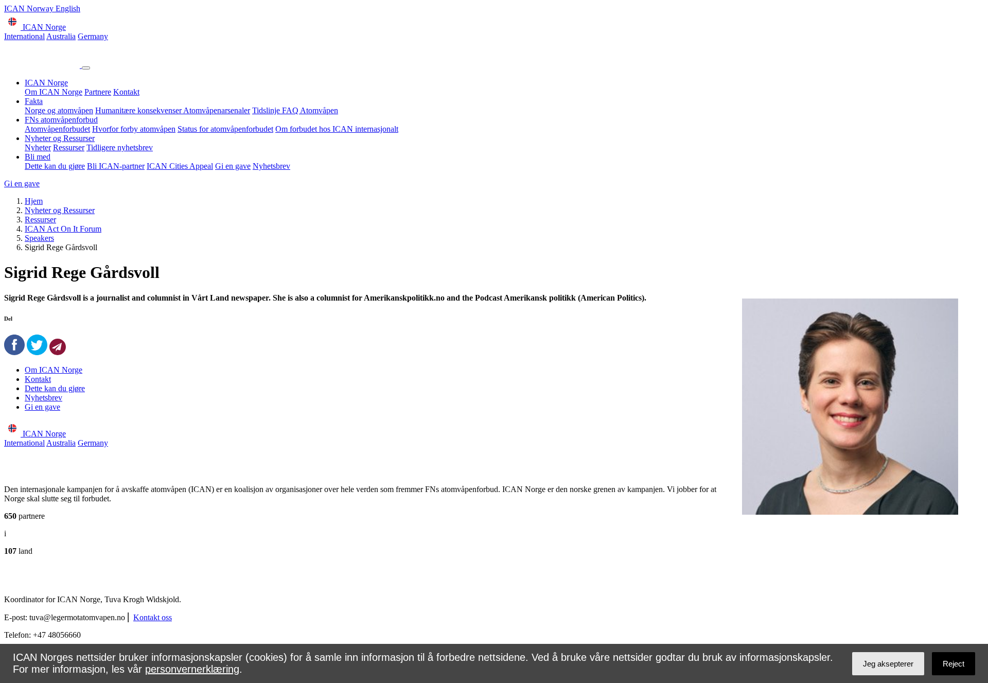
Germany (93, 36)
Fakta (34, 101)
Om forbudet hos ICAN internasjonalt (336, 129)
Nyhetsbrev (271, 166)
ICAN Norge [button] (43, 27)
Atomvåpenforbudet (57, 129)
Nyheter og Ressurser (60, 138)
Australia (61, 36)
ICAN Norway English (42, 8)
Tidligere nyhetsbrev (119, 147)
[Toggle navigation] (86, 67)
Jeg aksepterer (888, 663)
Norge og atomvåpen (59, 110)
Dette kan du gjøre (55, 166)
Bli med (37, 156)
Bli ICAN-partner (116, 166)
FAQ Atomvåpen (310, 110)
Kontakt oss (152, 617)
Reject (953, 663)
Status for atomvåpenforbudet (225, 129)
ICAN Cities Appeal (180, 166)
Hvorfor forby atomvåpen (133, 129)
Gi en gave (233, 166)
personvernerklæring (192, 669)
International (24, 36)
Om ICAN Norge (53, 91)
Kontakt (126, 91)
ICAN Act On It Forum (63, 228)
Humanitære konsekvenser (139, 110)
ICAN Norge (46, 82)
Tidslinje (267, 110)
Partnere (97, 91)
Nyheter (38, 147)
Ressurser (68, 147)
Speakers (39, 238)
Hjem (34, 201)
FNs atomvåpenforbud (61, 119)
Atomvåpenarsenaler (216, 110)
